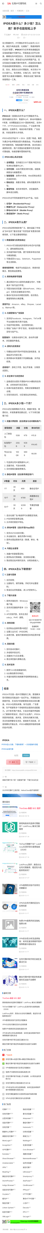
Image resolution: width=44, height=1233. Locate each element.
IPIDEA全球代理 (7, 749)
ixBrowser (26, 1172)
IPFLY (25, 1212)
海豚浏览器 (27, 1154)
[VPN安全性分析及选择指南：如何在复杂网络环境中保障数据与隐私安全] (9, 942)
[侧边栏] (3, 3)
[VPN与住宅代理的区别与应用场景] (9, 906)
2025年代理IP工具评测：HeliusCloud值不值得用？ (21, 790)
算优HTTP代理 (28, 1198)
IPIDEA (26, 755)
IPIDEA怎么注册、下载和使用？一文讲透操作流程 (20, 744)
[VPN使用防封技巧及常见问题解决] (9, 889)
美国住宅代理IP (8, 1136)
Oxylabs (5, 1194)
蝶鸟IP (4, 1198)
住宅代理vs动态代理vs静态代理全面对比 (20, 1059)
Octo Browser (28, 1149)
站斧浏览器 (27, 1163)
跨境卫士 (26, 1136)
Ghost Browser (7, 1158)
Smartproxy (27, 1176)
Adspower (27, 1118)
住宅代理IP (6, 1114)
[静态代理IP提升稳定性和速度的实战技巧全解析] (9, 980)
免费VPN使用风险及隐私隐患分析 (14, 1029)
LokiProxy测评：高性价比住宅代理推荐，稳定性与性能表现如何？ (30, 867)
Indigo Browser (8, 1185)
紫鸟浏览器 (27, 1114)
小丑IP (25, 1203)
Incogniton (6, 1145)
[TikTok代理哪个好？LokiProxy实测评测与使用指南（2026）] (9, 847)
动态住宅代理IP (8, 1190)
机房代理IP (6, 1212)
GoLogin (26, 1216)
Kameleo (5, 1154)
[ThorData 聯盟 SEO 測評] (9, 812)
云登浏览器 (6, 1118)
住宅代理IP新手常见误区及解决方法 (15, 1040)
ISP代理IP (6, 1149)
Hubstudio (27, 1127)
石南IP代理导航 (19, 3)
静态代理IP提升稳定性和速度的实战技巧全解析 (19, 1044)
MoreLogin (6, 1140)
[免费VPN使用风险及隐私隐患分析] (9, 924)
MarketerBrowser (29, 1158)
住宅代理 (5, 1127)
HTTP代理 (27, 1194)
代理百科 (20, 11)
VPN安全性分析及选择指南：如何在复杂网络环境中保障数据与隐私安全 (30, 941)
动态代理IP (6, 1123)
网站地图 (5, 1229)
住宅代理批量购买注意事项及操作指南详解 (21, 1094)
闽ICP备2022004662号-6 (18, 1229)
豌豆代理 (26, 1167)
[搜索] (41, 3)
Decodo (26, 1207)
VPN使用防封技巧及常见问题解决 (14, 1020)
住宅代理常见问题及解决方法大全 (18, 1083)
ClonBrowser (28, 1185)
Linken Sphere (7, 1207)
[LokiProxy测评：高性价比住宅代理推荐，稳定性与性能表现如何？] (9, 868)
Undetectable (7, 1163)
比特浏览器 (27, 1132)
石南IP (8, 35)
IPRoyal (26, 1190)
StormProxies (7, 1181)
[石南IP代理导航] (9, 3)
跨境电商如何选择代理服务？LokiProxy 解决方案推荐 (29, 826)
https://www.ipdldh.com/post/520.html (24, 770)
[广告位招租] (22, 17)
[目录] (36, 3)
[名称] (22, 795)
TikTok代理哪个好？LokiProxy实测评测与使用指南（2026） (30, 847)
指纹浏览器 (27, 1109)
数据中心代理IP (8, 1132)
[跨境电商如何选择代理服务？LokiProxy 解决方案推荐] (9, 827)
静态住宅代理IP (8, 1176)
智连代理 (5, 1203)
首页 (12, 11)
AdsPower (27, 1181)
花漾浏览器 (27, 1145)
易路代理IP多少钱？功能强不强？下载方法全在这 (20, 780)
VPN (4, 1167)
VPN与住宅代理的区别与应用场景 (14, 1024)
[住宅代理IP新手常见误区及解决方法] (9, 963)
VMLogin (5, 1216)
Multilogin (26, 1140)
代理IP (4, 1109)
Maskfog (5, 1172)
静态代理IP (27, 1123)
